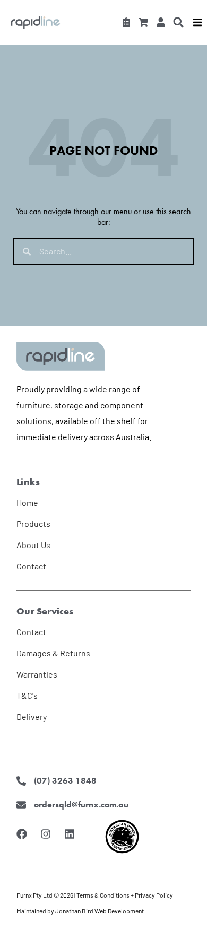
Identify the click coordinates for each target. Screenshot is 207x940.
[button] (178, 22)
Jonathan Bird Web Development (99, 911)
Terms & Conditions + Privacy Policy (124, 895)
